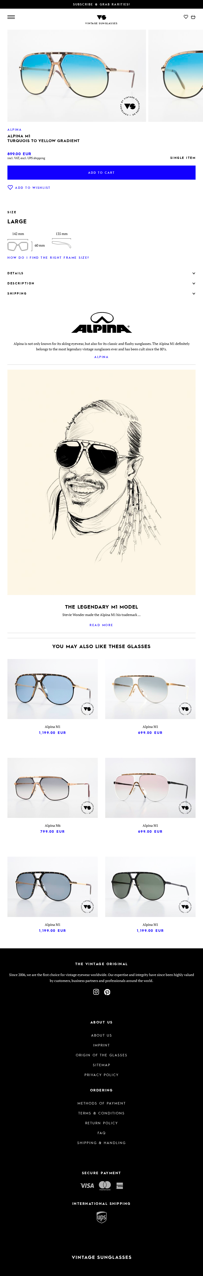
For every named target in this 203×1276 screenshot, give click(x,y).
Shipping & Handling (101, 1142)
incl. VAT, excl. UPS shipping (26, 158)
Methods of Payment (101, 1103)
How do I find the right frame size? (48, 257)
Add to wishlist (33, 188)
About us (101, 1035)
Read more (101, 625)
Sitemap (101, 1065)
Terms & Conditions (101, 1113)
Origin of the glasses (101, 1055)
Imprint (101, 1045)
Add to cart (101, 172)
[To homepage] (101, 17)
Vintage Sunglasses (101, 23)
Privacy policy (101, 1074)
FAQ (102, 1132)
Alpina (101, 357)
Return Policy (101, 1123)
